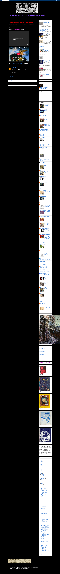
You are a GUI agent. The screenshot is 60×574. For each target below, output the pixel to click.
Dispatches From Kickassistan (45, 210)
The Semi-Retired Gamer (44, 158)
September (43, 478)
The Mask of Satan (44, 518)
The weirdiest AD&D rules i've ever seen (45, 535)
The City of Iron (42, 258)
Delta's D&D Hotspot (43, 204)
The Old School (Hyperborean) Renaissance (46, 172)
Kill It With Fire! (42, 123)
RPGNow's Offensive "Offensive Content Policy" (47, 278)
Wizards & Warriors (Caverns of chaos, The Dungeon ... (45, 514)
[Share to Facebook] (26, 63)
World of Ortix (42, 162)
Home (23, 80)
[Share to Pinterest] (27, 63)
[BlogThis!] (25, 63)
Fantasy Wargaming (42, 351)
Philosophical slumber (44, 87)
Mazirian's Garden (43, 196)
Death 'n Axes (42, 276)
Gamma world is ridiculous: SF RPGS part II (44, 547)
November (43, 475)
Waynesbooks (41, 354)
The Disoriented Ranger (44, 182)
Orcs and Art (45, 288)
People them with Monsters (44, 266)
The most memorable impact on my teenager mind (45, 500)
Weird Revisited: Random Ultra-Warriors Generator (47, 111)
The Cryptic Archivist (43, 190)
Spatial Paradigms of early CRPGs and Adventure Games (47, 192)
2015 (41, 469)
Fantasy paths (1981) (46, 74)
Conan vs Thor (43, 524)
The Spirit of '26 (46, 165)
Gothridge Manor (43, 176)
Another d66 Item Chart (43, 267)
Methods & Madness (43, 147)
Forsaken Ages (42, 303)
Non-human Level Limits (44, 488)
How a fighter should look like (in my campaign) (45, 526)
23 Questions (43, 544)
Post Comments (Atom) (24, 83)
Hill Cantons (42, 170)
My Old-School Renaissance (45, 228)
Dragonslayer (43, 496)
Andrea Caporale (13, 67)
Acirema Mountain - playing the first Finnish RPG (44, 299)
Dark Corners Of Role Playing (45, 234)
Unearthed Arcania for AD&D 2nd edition (44, 530)
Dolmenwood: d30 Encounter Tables (45, 259)
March (42, 484)
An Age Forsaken (42, 304)
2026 (41, 459)
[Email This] (24, 63)
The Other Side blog (43, 103)
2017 (41, 466)
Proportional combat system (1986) (46, 22)
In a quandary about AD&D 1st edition (44, 506)
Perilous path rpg (42, 348)
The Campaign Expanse (44, 287)
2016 (41, 468)
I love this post (41, 46)
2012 (41, 473)
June (42, 480)
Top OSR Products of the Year (44, 274)
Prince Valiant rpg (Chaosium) (43, 537)
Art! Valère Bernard (46, 294)
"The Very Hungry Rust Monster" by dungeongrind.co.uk (46, 230)
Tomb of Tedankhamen (44, 134)
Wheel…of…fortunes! (43, 188)
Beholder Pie (42, 244)
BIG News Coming (42, 135)
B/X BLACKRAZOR (43, 115)
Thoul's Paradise (43, 222)
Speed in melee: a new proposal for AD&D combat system (44, 490)
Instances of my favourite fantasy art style (45, 528)
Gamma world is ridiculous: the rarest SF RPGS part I (45, 550)
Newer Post (11, 80)
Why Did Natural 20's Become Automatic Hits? (47, 206)
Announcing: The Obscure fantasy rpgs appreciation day (46, 50)
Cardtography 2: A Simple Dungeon (45, 264)
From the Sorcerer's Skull (44, 109)
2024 (41, 461)
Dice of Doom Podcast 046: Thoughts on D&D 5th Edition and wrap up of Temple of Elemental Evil (45, 271)
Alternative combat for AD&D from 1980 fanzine (44, 542)
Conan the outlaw (43, 538)
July (42, 479)
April (42, 483)
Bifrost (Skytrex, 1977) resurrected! (46, 61)
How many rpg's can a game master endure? (44, 511)
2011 (41, 554)
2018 (41, 465)
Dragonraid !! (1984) (44, 545)
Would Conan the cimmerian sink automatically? (43, 509)
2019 (41, 464)
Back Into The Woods (43, 116)
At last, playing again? (44, 521)
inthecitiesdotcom (43, 273)
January (42, 552)
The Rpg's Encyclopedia (43, 357)
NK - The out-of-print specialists (44, 359)
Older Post (34, 80)
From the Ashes (42, 293)
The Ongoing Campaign (44, 129)
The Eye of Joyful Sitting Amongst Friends (44, 241)
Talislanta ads (43, 522)
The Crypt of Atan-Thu (46, 33)
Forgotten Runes (43, 202)
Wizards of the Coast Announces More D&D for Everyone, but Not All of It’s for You (45, 144)
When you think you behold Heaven (44, 516)
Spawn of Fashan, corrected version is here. (47, 40)
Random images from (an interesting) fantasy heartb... (45, 532)
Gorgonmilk (42, 252)
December (43, 474)
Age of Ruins (42, 261)
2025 (41, 460)
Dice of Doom (42, 269)
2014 (41, 470)
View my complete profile (43, 88)
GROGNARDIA (42, 137)
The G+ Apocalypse (43, 242)
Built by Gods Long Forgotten (45, 250)
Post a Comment (12, 76)
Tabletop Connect (43, 311)
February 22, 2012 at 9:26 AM (15, 70)
